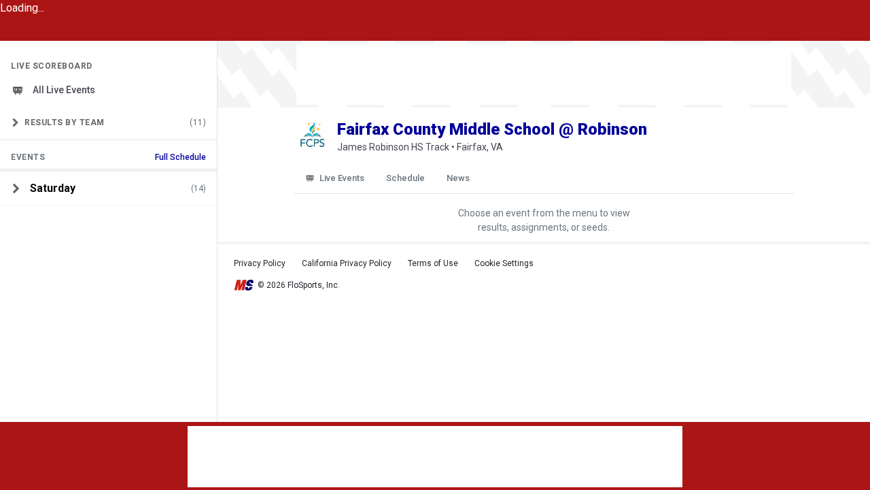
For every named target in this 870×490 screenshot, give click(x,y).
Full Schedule (180, 157)
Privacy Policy (259, 263)
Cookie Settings (504, 263)
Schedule (405, 178)
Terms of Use (433, 263)
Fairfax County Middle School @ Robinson (492, 129)
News (458, 178)
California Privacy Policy (347, 263)
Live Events (341, 178)
